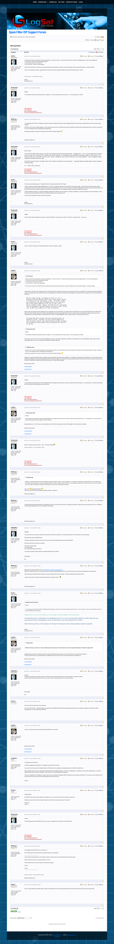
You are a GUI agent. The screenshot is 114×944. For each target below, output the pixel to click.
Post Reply (13, 49)
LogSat (13, 270)
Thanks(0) (91, 56)
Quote (97, 56)
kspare (13, 884)
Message (26, 52)
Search (92, 40)
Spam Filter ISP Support (30, 36)
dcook (13, 56)
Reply (102, 56)
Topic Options (100, 52)
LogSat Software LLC (57, 935)
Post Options (84, 56)
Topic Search (92, 52)
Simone (13, 790)
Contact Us (57, 936)
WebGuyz (14, 119)
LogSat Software (28, 366)
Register (97, 40)
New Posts (99, 36)
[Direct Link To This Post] (24, 56)
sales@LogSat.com (71, 935)
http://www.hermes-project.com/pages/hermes (52, 569)
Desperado (14, 87)
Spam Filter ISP (21, 36)
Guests (13, 701)
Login (102, 40)
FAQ (88, 40)
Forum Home (14, 36)
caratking (14, 758)
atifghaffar (14, 527)
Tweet (19, 911)
